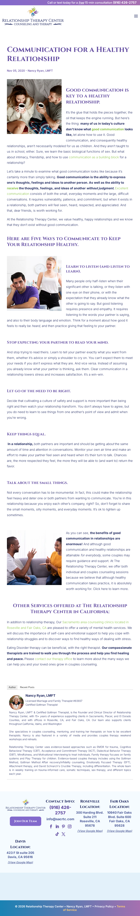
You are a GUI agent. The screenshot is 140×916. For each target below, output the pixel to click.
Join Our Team (25, 821)
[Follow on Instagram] (70, 826)
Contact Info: (60, 801)
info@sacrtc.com (60, 819)
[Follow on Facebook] (51, 826)
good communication (108, 129)
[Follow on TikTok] (57, 834)
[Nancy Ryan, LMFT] (16, 707)
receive (12, 188)
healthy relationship (88, 99)
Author (12, 687)
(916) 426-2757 (125, 2)
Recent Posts (27, 687)
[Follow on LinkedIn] (57, 826)
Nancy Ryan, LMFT (40, 695)
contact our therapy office (53, 659)
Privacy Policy (104, 906)
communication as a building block (94, 157)
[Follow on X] (63, 834)
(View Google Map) (90, 831)
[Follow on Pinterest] (63, 826)
